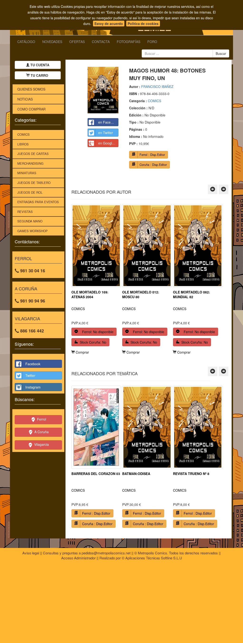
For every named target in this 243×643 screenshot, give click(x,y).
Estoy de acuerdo (108, 23)
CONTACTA (101, 41)
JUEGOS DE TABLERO (34, 182)
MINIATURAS (26, 173)
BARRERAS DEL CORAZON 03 (95, 473)
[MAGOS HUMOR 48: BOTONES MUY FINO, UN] (103, 90)
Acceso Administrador (78, 557)
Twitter (30, 375)
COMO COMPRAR (31, 109)
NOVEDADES (52, 41)
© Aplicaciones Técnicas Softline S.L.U (152, 557)
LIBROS (23, 144)
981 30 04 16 (32, 271)
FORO (152, 41)
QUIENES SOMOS (31, 89)
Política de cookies (143, 23)
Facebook (32, 363)
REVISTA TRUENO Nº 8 (191, 473)
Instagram (33, 387)
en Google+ (107, 143)
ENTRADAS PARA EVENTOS (38, 202)
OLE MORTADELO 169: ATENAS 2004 (89, 294)
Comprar (82, 352)
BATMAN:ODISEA (136, 473)
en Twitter (105, 132)
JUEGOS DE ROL (29, 192)
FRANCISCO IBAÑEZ (157, 86)
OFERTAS (77, 41)
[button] (212, 189)
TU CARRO (39, 75)
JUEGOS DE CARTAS (33, 153)
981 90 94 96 (32, 301)
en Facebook (108, 122)
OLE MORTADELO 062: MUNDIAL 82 (191, 294)
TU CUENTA (39, 64)
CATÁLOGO (26, 41)
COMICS (23, 134)
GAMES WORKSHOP (32, 231)
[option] (96, 279)
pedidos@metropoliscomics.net (106, 552)
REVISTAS (25, 211)
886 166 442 (31, 331)
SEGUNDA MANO (29, 221)
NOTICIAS (25, 99)
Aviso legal (30, 552)
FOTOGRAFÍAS (128, 41)
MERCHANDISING (30, 163)
